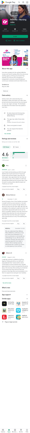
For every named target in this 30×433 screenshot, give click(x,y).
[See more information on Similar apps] (27, 299)
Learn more (10, 114)
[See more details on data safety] (8, 134)
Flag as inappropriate (9, 322)
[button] (17, 31)
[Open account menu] (27, 2)
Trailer (15, 13)
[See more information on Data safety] (27, 95)
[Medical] (5, 91)
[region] (15, 30)
